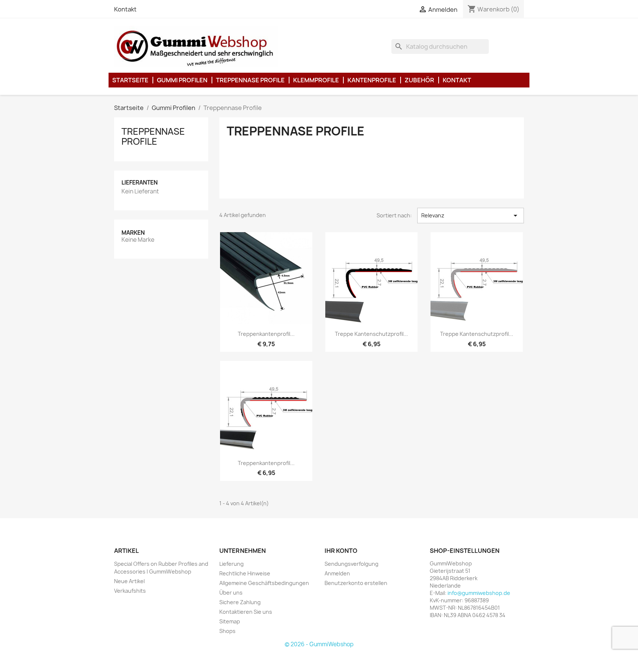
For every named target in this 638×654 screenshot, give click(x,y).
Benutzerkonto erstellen (356, 582)
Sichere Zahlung (240, 602)
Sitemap (229, 621)
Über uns (231, 592)
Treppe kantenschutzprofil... (371, 333)
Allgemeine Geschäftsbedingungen (264, 582)
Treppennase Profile (250, 80)
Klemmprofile (316, 80)
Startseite (130, 80)
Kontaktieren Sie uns (245, 611)
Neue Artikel (129, 581)
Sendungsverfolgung (351, 563)
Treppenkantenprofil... (266, 333)
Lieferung (231, 563)
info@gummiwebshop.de (478, 592)
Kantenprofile (371, 80)
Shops (227, 630)
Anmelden (337, 573)
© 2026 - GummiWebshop (319, 644)
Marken (133, 233)
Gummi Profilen (182, 80)
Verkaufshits (130, 590)
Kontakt (125, 9)
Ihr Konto (341, 551)
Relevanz (470, 215)
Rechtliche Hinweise (244, 573)
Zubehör (419, 80)
